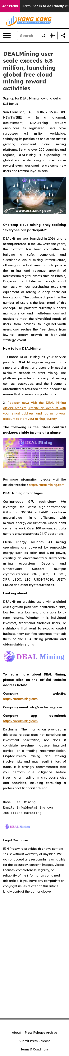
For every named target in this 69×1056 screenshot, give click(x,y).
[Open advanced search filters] (52, 35)
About (16, 1032)
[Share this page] (63, 35)
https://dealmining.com (20, 699)
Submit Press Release (34, 1041)
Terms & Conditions (34, 1049)
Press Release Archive (41, 1032)
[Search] (43, 35)
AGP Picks (10, 6)
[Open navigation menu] (7, 35)
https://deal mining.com (46, 485)
